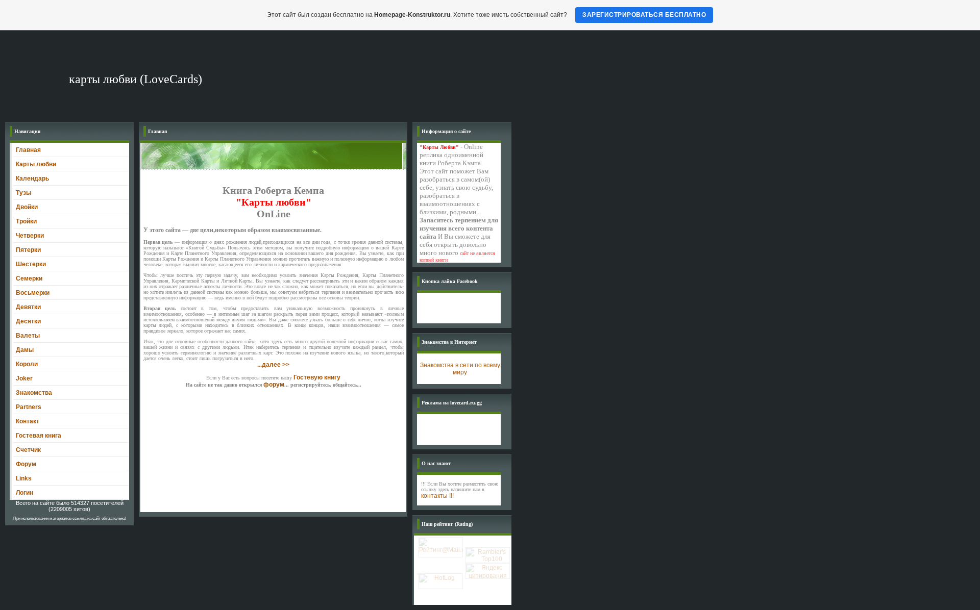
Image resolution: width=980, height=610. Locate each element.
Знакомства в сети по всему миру (460, 369)
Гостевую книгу (316, 377)
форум (273, 384)
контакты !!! (437, 495)
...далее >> (273, 364)
